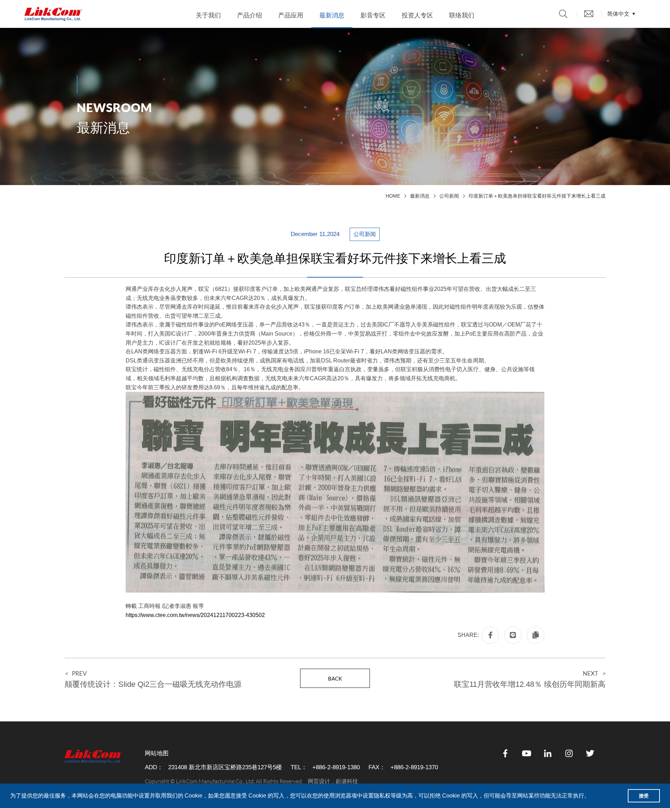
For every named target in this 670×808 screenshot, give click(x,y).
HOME (393, 196)
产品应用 (290, 15)
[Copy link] (535, 635)
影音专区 (373, 15)
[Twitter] (590, 753)
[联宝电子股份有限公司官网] (53, 14)
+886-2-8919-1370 (414, 767)
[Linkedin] (547, 753)
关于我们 (208, 15)
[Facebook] (490, 635)
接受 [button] (644, 796)
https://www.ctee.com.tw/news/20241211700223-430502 (195, 615)
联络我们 (461, 15)
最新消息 (331, 15)
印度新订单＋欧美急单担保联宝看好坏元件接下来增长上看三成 (537, 196)
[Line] (513, 635)
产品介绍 (249, 15)
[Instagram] (569, 753)
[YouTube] (526, 753)
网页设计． (322, 781)
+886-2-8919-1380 (336, 767)
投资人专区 (417, 15)
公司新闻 (449, 196)
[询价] (588, 13)
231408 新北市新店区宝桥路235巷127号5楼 (225, 767)
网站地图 (157, 753)
